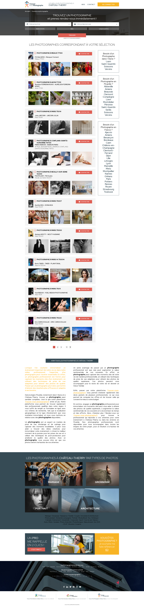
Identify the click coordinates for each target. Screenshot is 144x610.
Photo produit (50, 518)
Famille (71, 516)
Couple (77, 516)
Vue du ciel (88, 520)
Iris (95, 522)
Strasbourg (93, 567)
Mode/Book (82, 518)
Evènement (57, 520)
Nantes (87, 567)
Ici (106, 549)
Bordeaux (74, 567)
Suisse (82, 571)
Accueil (27, 11)
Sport (81, 520)
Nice (83, 567)
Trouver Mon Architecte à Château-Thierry (35, 598)
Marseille (52, 567)
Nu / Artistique (93, 518)
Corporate (74, 520)
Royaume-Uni (53, 571)
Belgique (69, 571)
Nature (95, 520)
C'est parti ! (36, 549)
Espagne (92, 571)
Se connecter (108, 4)
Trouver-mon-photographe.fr (37, 402)
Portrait (74, 518)
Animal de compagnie (63, 518)
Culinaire (48, 520)
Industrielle (66, 520)
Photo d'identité (66, 522)
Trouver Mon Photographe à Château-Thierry (97, 598)
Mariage (48, 516)
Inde (64, 571)
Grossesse (55, 516)
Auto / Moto (48, 522)
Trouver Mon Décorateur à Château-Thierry (66, 598)
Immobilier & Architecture (89, 516)
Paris (43, 567)
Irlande (60, 571)
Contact (91, 4)
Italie (87, 571)
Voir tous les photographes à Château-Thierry (72, 361)
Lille (79, 567)
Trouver (72, 35)
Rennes (100, 567)
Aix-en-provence (60, 567)
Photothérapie (78, 522)
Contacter (85, 54)
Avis (83, 4)
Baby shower (88, 522)
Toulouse (68, 567)
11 (66, 347)
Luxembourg (76, 571)
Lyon (47, 567)
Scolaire (56, 522)
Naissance (63, 516)
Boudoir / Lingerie (75, 524)
